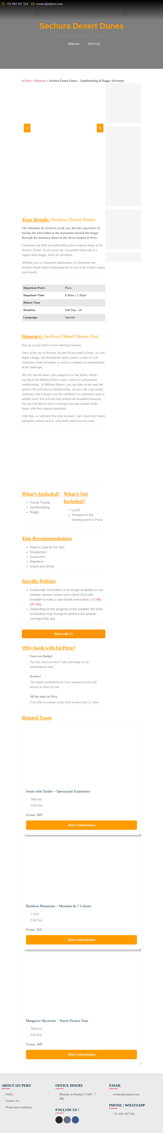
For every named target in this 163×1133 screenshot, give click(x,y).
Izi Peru (27, 80)
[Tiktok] (67, 1119)
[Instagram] (59, 1119)
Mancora (40, 80)
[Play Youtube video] (63, 456)
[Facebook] (75, 1119)
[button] (37, 13)
